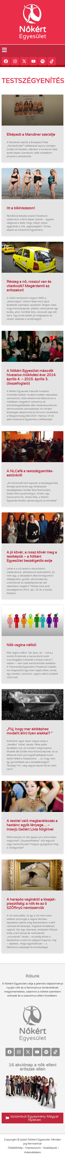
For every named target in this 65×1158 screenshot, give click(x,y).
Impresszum (33, 1147)
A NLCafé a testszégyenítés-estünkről (30, 473)
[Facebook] (6, 61)
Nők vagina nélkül (21, 645)
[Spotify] (42, 61)
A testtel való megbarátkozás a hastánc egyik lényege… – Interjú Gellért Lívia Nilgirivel (32, 824)
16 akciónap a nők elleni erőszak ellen (32, 1067)
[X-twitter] (24, 61)
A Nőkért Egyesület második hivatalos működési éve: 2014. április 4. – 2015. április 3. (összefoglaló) (31, 377)
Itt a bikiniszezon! (21, 208)
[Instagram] (15, 61)
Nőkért (32, 29)
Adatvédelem (32, 1152)
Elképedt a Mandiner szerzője (31, 134)
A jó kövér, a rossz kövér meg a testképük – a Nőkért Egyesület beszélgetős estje (32, 556)
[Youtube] (33, 61)
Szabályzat (50, 1147)
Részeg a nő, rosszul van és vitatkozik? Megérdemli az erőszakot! (29, 285)
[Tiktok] (52, 61)
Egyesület (32, 36)
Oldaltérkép (15, 1147)
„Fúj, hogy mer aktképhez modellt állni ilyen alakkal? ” (29, 731)
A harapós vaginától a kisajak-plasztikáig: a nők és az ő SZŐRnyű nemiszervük (31, 903)
